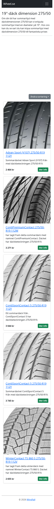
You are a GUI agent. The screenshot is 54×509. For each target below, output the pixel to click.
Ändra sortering (38, 96)
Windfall (31, 499)
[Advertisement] (27, 65)
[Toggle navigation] (47, 4)
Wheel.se (9, 4)
